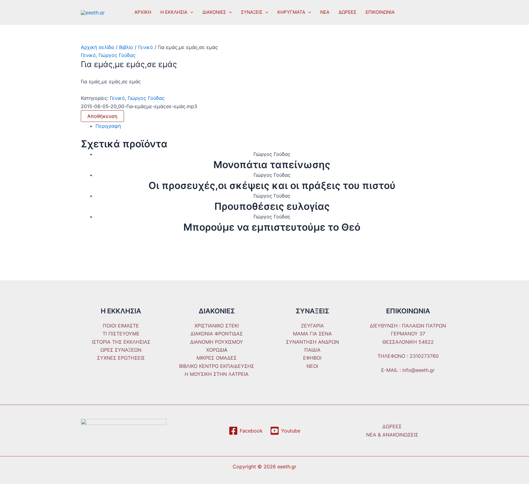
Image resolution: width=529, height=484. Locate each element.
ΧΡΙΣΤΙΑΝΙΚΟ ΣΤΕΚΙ (216, 326)
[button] (190, 12)
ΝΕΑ (324, 12)
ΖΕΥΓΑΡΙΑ (312, 326)
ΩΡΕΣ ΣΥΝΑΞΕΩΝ (120, 350)
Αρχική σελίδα (97, 47)
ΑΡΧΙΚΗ (142, 12)
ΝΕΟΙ (312, 366)
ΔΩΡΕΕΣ (347, 12)
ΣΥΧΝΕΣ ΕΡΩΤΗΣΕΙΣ (121, 358)
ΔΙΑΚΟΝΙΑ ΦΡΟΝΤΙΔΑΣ (216, 334)
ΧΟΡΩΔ (214, 350)
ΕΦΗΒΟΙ (312, 358)
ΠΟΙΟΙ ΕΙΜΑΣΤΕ (121, 326)
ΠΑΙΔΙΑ (312, 350)
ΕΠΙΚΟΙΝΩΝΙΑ (380, 12)
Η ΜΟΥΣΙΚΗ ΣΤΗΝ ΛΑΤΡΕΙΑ (217, 374)
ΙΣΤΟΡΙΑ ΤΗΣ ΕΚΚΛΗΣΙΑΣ (121, 342)
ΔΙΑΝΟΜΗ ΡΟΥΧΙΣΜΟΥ (216, 342)
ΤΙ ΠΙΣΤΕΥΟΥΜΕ (121, 334)
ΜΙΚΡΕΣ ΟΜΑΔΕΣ (217, 358)
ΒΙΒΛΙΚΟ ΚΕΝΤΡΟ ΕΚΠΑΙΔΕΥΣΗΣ (216, 366)
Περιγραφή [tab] (108, 126)
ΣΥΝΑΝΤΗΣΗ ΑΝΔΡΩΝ (312, 342)
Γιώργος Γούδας (117, 55)
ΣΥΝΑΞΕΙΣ (251, 12)
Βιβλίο (126, 47)
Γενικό (145, 47)
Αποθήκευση (102, 116)
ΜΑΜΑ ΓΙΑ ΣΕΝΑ (312, 334)
